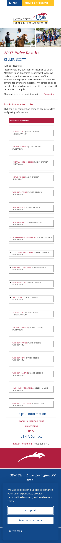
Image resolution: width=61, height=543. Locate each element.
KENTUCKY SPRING (19, 177)
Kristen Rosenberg (22, 443)
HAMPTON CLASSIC (19, 132)
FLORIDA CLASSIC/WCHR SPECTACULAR (25, 237)
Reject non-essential (30, 520)
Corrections (50, 94)
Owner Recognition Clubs (31, 420)
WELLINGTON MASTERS (20, 222)
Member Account (37, 3)
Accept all (30, 510)
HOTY (31, 431)
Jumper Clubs (31, 425)
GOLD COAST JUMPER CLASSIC (22, 267)
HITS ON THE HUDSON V (20, 147)
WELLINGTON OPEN (19, 207)
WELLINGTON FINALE (20, 192)
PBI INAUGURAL (18, 298)
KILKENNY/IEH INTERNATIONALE (23, 252)
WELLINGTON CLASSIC (20, 283)
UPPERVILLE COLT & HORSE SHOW (23, 162)
